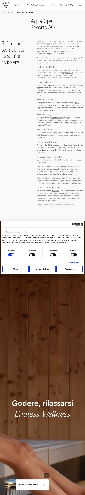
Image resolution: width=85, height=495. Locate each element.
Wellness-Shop (66, 5)
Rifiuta (15, 269)
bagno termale (67, 73)
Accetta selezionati (42, 269)
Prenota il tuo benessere (36, 5)
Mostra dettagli (73, 262)
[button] (43, 485)
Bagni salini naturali (49, 150)
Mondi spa (17, 5)
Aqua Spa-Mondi (7, 13)
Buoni (53, 5)
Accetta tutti (69, 269)
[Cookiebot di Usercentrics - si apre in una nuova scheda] (73, 224)
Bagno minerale (57, 118)
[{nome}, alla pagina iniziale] (8, 5)
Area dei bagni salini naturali (73, 133)
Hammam (48, 85)
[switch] (32, 254)
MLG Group (56, 191)
